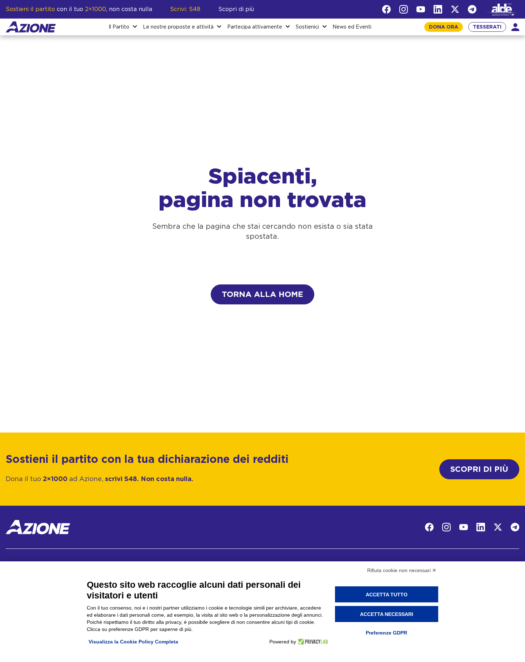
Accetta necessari (386, 614)
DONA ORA (443, 27)
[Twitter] (455, 9)
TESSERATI (487, 27)
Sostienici (307, 27)
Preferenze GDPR (386, 633)
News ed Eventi (351, 27)
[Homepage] (31, 26)
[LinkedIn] (438, 9)
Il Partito (119, 27)
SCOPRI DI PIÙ (479, 469)
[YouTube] (420, 9)
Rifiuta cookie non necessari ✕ (401, 570)
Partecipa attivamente (254, 27)
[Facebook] (386, 9)
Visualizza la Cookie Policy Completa (133, 642)
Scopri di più (236, 9)
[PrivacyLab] (312, 641)
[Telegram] (472, 9)
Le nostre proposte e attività (178, 27)
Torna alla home (262, 294)
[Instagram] (403, 9)
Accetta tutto (387, 594)
